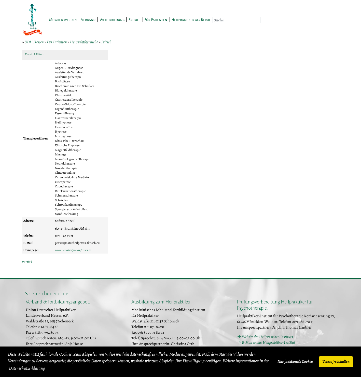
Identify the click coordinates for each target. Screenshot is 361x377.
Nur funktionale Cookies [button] (295, 361)
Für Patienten (57, 42)
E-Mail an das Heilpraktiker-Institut (268, 342)
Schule (134, 20)
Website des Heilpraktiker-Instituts (267, 337)
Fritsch (106, 42)
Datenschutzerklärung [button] (27, 368)
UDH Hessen (34, 42)
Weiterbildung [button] (112, 20)
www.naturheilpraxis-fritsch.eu (73, 250)
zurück (27, 262)
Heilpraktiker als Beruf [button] (190, 20)
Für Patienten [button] (155, 20)
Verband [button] (88, 20)
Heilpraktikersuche (84, 42)
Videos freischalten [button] (335, 361)
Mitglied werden (63, 20)
